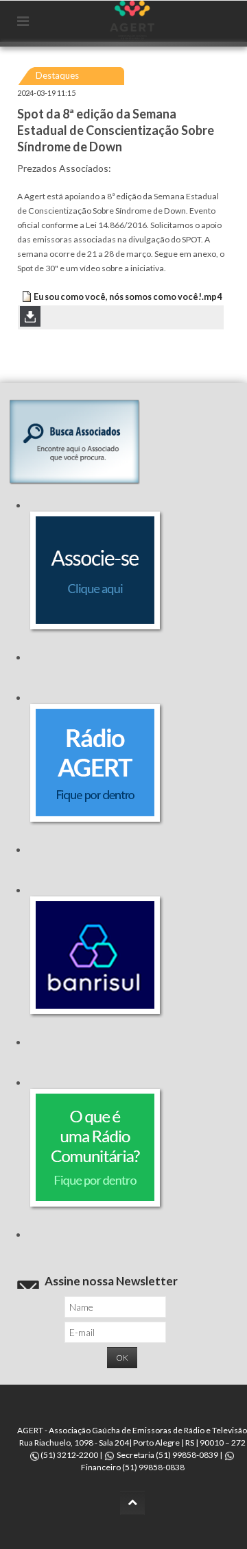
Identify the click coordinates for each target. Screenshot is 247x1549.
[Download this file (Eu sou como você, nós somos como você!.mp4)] (27, 297)
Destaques (57, 75)
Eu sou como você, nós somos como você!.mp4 (128, 297)
